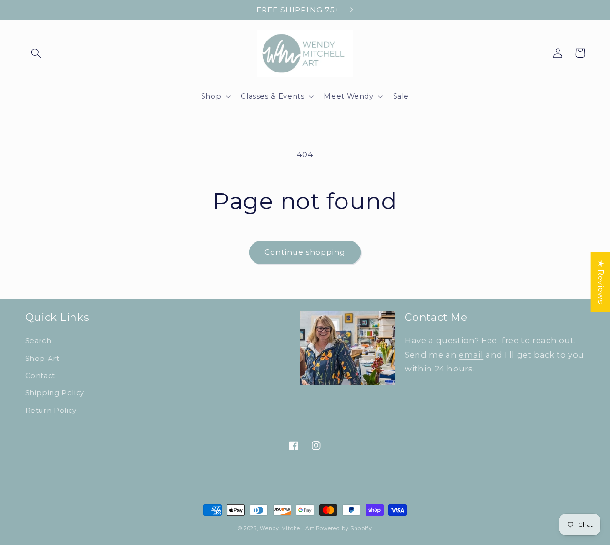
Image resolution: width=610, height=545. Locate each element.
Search (38, 341)
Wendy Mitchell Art (287, 528)
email (471, 355)
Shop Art (42, 358)
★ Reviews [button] (601, 281)
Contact (40, 375)
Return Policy (51, 410)
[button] (36, 53)
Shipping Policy (54, 393)
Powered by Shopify (344, 528)
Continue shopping (305, 252)
